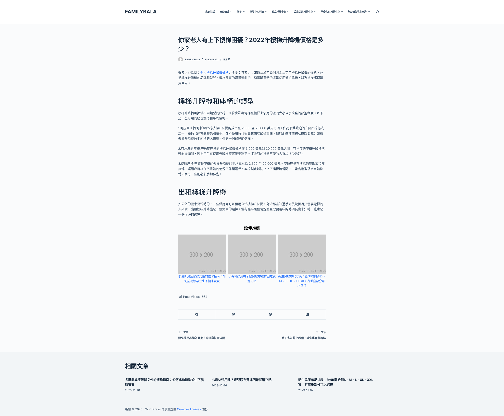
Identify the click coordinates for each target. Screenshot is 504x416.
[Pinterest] (270, 314)
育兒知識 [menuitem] (224, 11)
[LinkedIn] (307, 314)
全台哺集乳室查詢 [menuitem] (357, 11)
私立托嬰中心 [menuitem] (279, 11)
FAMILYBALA (141, 12)
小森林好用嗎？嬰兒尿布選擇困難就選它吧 (241, 380)
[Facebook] (196, 314)
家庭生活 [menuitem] (210, 11)
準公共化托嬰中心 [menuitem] (330, 11)
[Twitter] (233, 314)
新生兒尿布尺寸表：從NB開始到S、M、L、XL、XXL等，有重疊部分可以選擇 (302, 281)
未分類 (226, 59)
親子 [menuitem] (239, 11)
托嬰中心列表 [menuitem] (257, 11)
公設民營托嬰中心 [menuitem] (303, 11)
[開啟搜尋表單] (377, 11)
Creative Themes (189, 409)
